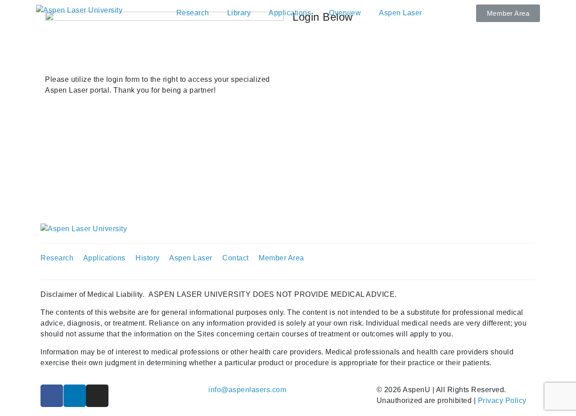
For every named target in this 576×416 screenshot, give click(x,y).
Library (239, 13)
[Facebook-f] (51, 396)
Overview (345, 13)
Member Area (282, 258)
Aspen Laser (400, 13)
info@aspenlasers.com (247, 390)
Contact (235, 258)
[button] (508, 13)
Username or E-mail (325, 43)
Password (309, 85)
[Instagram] (97, 396)
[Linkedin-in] (74, 396)
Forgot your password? (393, 180)
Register (446, 153)
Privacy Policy (502, 400)
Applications (290, 13)
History (147, 258)
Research (192, 13)
